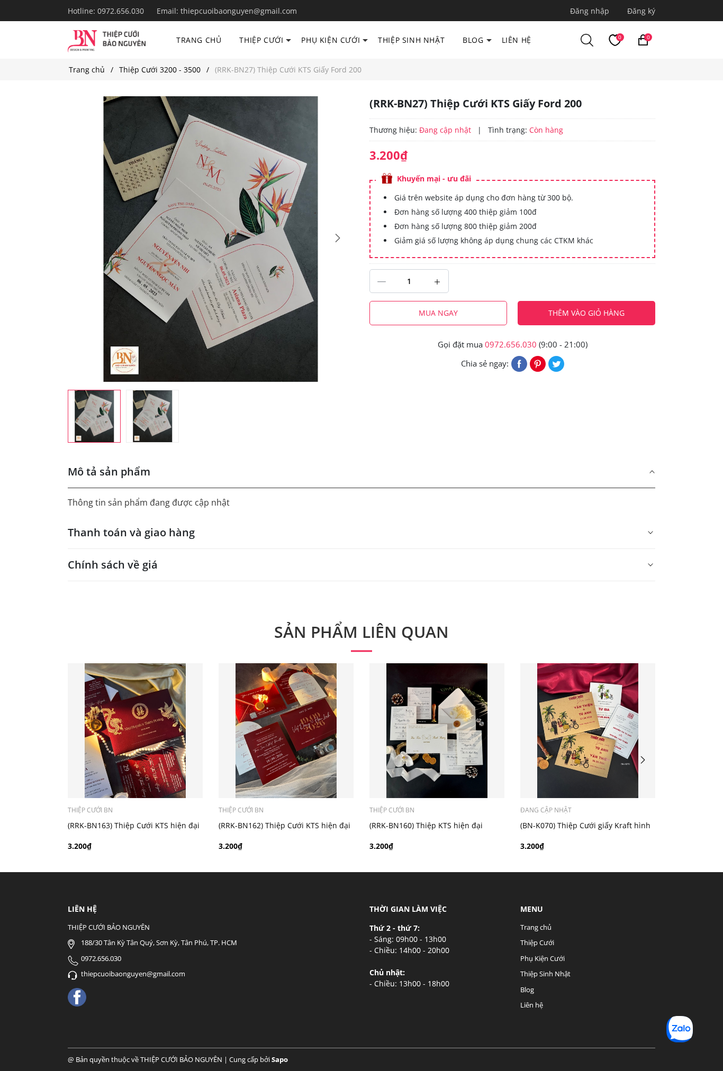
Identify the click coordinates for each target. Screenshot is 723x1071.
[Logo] (107, 39)
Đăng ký (641, 11)
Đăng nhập (589, 11)
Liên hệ (516, 40)
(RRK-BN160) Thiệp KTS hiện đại (426, 825)
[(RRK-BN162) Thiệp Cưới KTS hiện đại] (286, 730)
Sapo (280, 1059)
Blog (473, 40)
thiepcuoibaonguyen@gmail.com (238, 11)
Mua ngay (438, 313)
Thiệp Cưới (261, 40)
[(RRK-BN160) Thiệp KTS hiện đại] (436, 730)
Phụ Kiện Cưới (330, 40)
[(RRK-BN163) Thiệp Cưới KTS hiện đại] (135, 730)
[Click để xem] (211, 239)
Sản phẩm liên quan (361, 632)
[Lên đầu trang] (700, 1048)
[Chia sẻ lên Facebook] (519, 363)
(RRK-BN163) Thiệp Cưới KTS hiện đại (134, 825)
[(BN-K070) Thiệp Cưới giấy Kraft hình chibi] (587, 730)
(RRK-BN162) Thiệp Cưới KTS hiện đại (284, 825)
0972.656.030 (121, 11)
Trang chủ (198, 40)
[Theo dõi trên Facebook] (77, 996)
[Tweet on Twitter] (556, 363)
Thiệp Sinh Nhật (411, 40)
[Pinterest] (538, 363)
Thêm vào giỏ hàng (586, 313)
